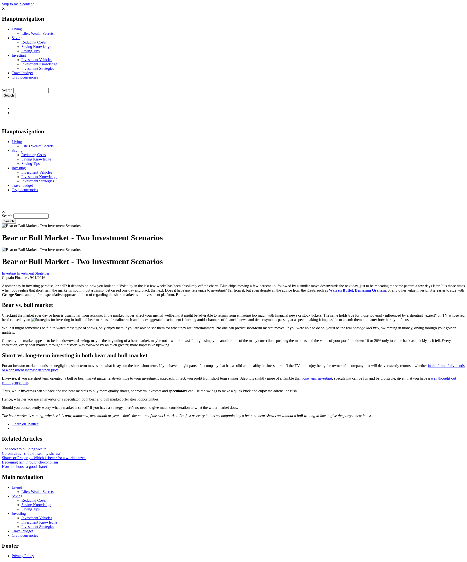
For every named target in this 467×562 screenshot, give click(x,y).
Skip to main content (18, 4)
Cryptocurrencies (25, 77)
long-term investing (317, 378)
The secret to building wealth (24, 449)
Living (17, 29)
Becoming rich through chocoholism (30, 462)
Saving (17, 38)
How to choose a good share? (24, 466)
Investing (19, 55)
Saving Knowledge (36, 47)
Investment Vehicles (36, 60)
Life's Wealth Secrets (37, 33)
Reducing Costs (33, 42)
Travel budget (22, 73)
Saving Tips (30, 51)
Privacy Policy (23, 556)
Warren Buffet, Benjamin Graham (357, 290)
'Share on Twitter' (25, 424)
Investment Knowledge (39, 64)
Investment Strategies (37, 68)
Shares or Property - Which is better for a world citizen (44, 458)
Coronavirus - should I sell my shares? (31, 453)
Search (7, 90)
